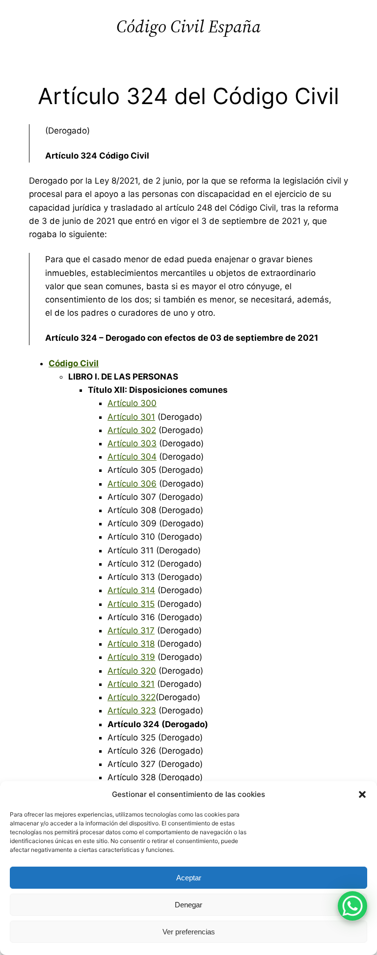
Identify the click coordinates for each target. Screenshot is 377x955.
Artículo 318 (131, 644)
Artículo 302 (132, 430)
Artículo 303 (132, 443)
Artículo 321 (131, 684)
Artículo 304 (132, 457)
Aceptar (188, 877)
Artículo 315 (131, 604)
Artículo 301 (131, 417)
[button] (362, 794)
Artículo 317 (131, 630)
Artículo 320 (132, 671)
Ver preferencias (188, 932)
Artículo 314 (131, 590)
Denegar (188, 904)
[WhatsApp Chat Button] (352, 906)
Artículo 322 (132, 697)
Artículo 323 (132, 710)
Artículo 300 (132, 403)
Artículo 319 (131, 657)
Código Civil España (188, 26)
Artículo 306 (132, 484)
